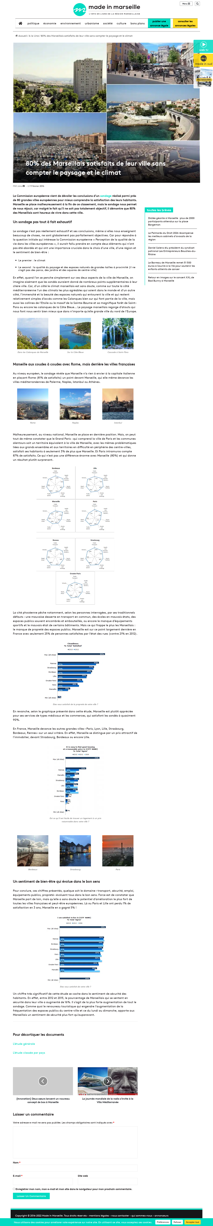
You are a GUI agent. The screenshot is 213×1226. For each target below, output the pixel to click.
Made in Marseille (52, 1215)
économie (49, 23)
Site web (83, 1175)
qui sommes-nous (141, 1215)
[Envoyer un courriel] (24, 185)
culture (121, 23)
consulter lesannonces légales (185, 23)
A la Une (34, 35)
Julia (19, 185)
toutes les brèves (159, 210)
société (108, 23)
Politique (33, 23)
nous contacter (120, 1215)
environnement (71, 23)
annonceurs (161, 1215)
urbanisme (92, 23)
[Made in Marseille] (106, 9)
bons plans (138, 23)
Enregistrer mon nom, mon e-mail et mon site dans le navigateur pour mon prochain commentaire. (74, 1189)
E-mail (17, 1175)
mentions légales (99, 1215)
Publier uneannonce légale (159, 23)
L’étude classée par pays (29, 1052)
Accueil (22, 35)
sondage (105, 196)
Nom (16, 1162)
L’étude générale (24, 1044)
